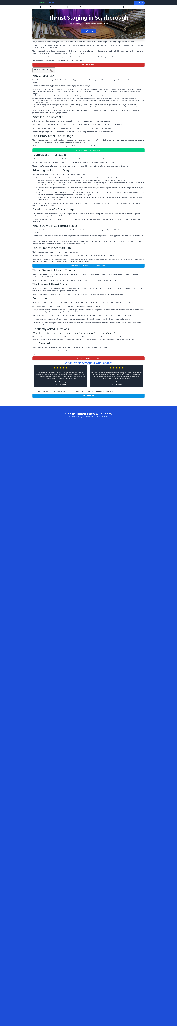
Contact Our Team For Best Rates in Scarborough (88, 266)
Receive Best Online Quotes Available (88, 150)
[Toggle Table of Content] (51, 70)
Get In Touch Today (88, 65)
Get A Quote (88, 31)
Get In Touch (139, 3)
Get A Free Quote (88, 396)
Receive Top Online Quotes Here (88, 358)
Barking (35, 355)
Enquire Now (88, 402)
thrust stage (50, 47)
